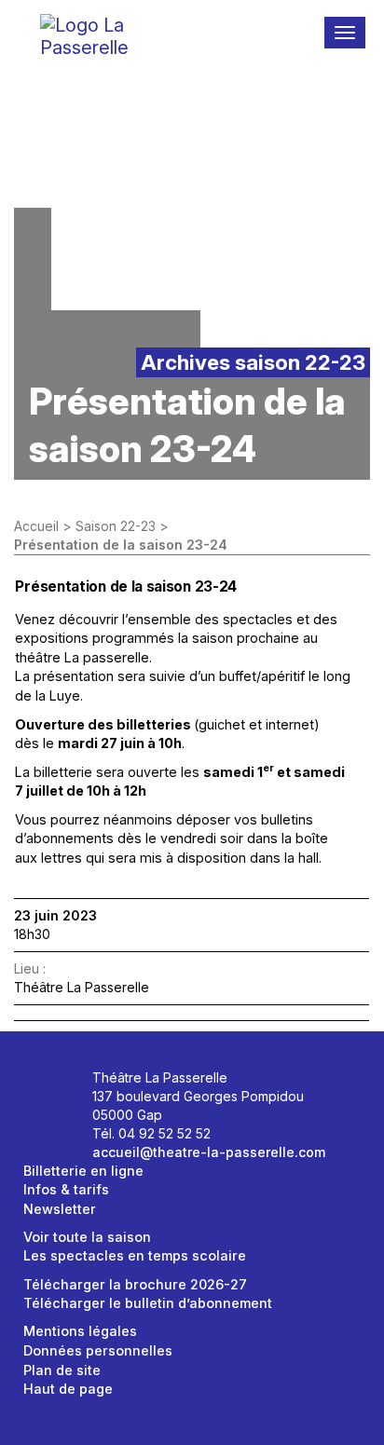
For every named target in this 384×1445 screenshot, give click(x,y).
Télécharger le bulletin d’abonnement (147, 1303)
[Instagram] (65, 1083)
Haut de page (68, 1389)
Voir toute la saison (87, 1237)
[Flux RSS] (65, 1115)
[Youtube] (44, 1115)
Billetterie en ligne (83, 1171)
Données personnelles (97, 1350)
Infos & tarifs (66, 1189)
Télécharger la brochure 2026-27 (135, 1284)
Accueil (36, 526)
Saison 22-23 (115, 526)
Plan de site (62, 1370)
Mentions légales (80, 1331)
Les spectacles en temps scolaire (134, 1255)
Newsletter (59, 1209)
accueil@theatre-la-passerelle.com (208, 1152)
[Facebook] (44, 1083)
